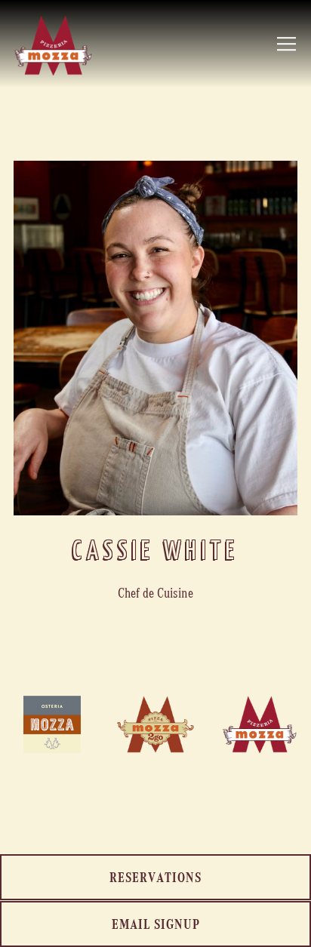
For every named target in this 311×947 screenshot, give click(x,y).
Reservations (155, 876)
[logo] (155, 724)
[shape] (258, 724)
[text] (52, 724)
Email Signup (156, 923)
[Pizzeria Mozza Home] (53, 44)
